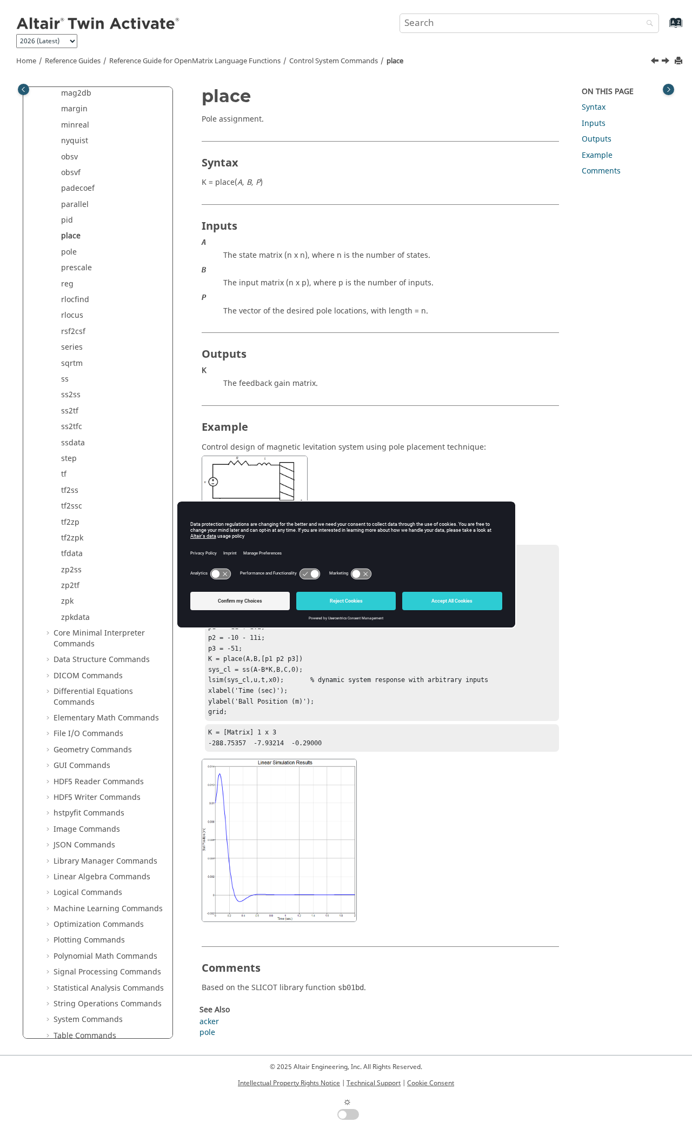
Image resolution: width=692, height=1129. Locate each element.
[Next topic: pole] (666, 62)
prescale (76, 267)
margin (74, 109)
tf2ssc (71, 506)
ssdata (73, 443)
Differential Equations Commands (93, 697)
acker (209, 1021)
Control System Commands (333, 61)
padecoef (78, 188)
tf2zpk (72, 538)
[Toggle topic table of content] (668, 89)
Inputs (594, 123)
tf (63, 474)
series (72, 347)
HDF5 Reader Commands (99, 781)
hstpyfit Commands (89, 813)
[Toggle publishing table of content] (23, 89)
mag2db (76, 93)
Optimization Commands (99, 924)
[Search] (647, 24)
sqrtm (72, 363)
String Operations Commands (108, 1004)
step (69, 458)
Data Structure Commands (102, 659)
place (395, 61)
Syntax (594, 107)
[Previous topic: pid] (655, 62)
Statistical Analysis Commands (109, 988)
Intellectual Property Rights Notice (289, 1083)
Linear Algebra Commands (102, 877)
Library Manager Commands (105, 861)
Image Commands (87, 829)
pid (67, 220)
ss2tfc (71, 426)
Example (597, 155)
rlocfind (75, 299)
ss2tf (69, 411)
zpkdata (75, 617)
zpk (67, 601)
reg (67, 284)
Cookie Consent (430, 1083)
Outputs (596, 139)
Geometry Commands (93, 750)
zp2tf (70, 585)
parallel (75, 204)
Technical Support (374, 1083)
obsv (69, 157)
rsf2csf (73, 331)
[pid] (655, 62)
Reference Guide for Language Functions (195, 61)
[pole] (666, 62)
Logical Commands (88, 892)
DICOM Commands (88, 676)
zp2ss (71, 570)
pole (69, 252)
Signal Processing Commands (107, 972)
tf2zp (70, 522)
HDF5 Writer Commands (97, 797)
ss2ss (71, 394)
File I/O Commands (88, 733)
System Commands (88, 1019)
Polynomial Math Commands (105, 956)
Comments (601, 171)
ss (65, 379)
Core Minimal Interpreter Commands (99, 638)
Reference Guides (73, 61)
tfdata (72, 553)
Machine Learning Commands (108, 908)
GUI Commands (82, 765)
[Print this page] (679, 61)
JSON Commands (84, 845)
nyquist (74, 140)
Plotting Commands (89, 940)
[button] (56, 93)
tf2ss (69, 490)
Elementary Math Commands (106, 718)
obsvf (71, 172)
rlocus (72, 315)
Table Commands (85, 1035)
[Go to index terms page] (664, 28)
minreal (75, 125)
